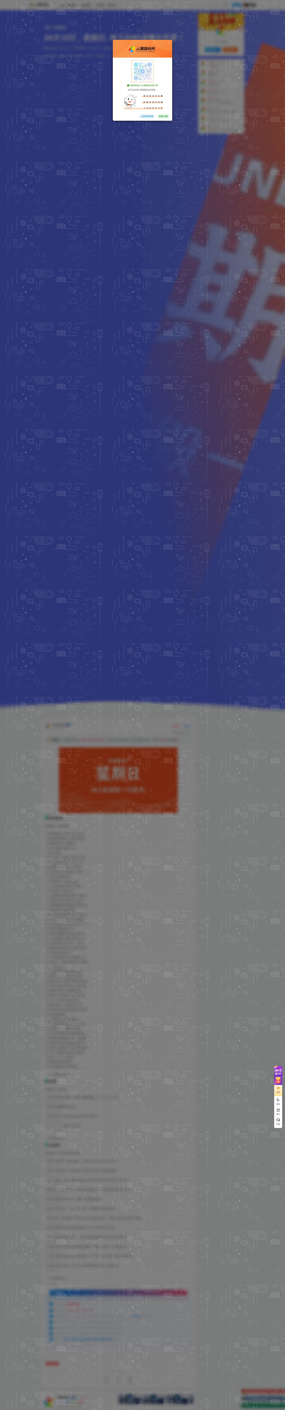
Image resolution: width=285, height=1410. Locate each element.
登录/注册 (163, 116)
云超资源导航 (147, 116)
